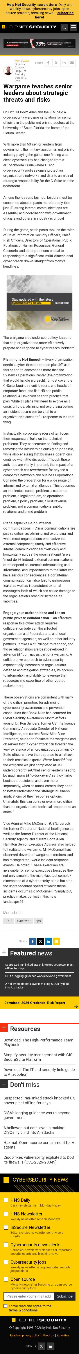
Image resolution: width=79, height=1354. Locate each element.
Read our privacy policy (25, 1335)
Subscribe (65, 1296)
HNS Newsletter (27, 1214)
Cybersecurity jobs (28, 1262)
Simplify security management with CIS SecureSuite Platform (38, 1057)
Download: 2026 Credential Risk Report (34, 1003)
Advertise (63, 1335)
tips (38, 921)
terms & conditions (23, 1310)
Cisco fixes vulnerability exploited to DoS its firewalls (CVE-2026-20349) (39, 1159)
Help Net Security (58, 1327)
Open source (23, 1279)
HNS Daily (20, 1200)
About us (48, 1335)
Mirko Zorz (22, 60)
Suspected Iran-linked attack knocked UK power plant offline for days (39, 1100)
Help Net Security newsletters (32, 5)
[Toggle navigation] (73, 27)
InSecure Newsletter (30, 1227)
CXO (8, 921)
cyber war (24, 921)
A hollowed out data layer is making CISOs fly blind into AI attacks (34, 1130)
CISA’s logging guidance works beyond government (38, 976)
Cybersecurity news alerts (35, 1244)
